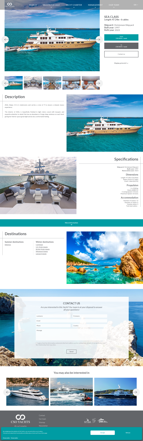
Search (33, 5)
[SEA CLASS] (52, 35)
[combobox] (121, 63)
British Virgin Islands (43, 249)
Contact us (121, 54)
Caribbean (39, 245)
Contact (42, 415)
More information (71, 223)
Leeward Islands (41, 254)
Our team (114, 5)
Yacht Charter (74, 5)
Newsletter (43, 426)
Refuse (128, 433)
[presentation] (5, 39)
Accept (102, 433)
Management (95, 5)
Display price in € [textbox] (120, 63)
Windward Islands (42, 251)
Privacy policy (6, 438)
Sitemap (42, 422)
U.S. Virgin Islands (42, 247)
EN (135, 5)
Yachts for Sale (51, 5)
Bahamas (8, 245)
